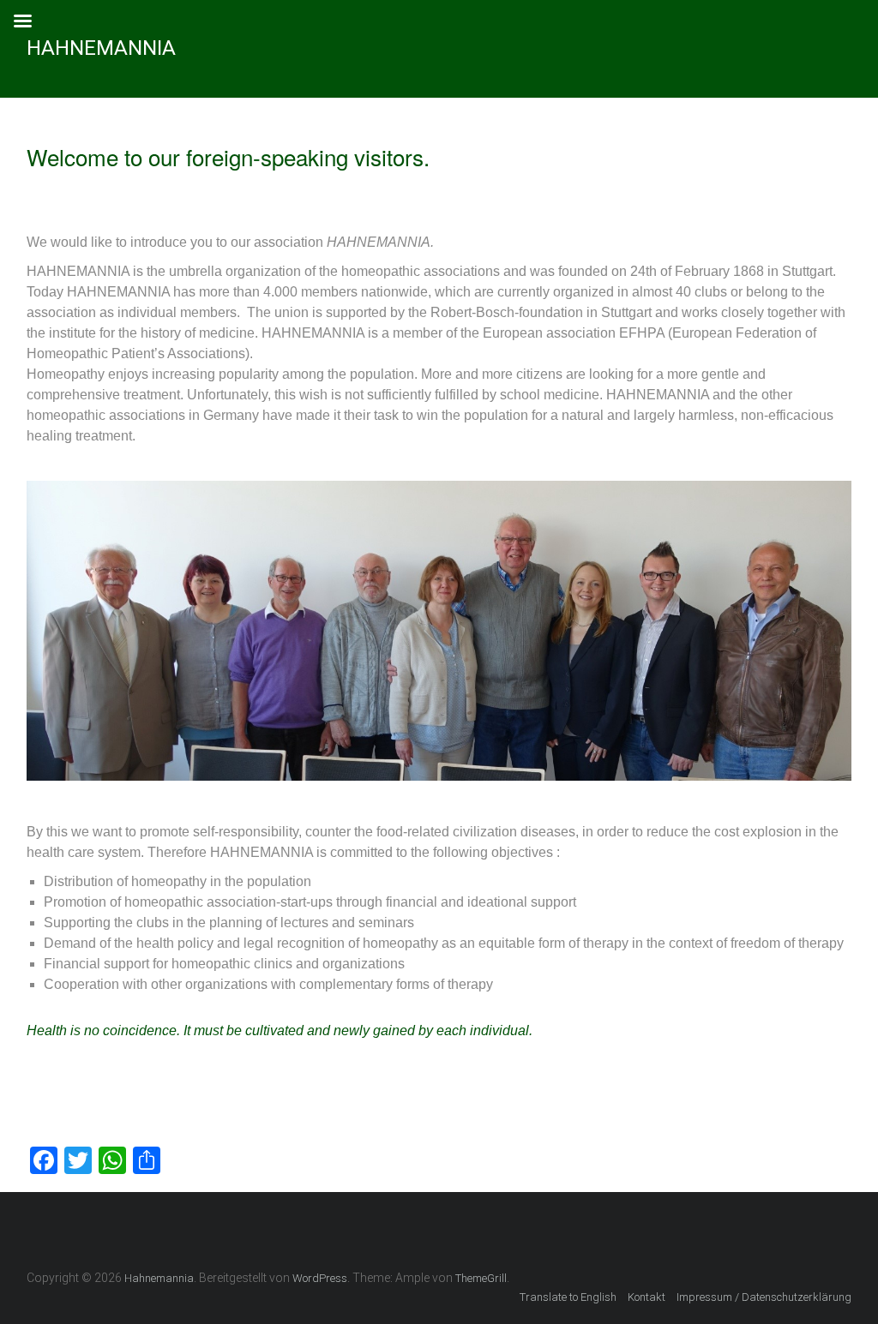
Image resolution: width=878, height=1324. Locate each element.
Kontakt (646, 1297)
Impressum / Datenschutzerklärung (764, 1297)
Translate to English (568, 1297)
